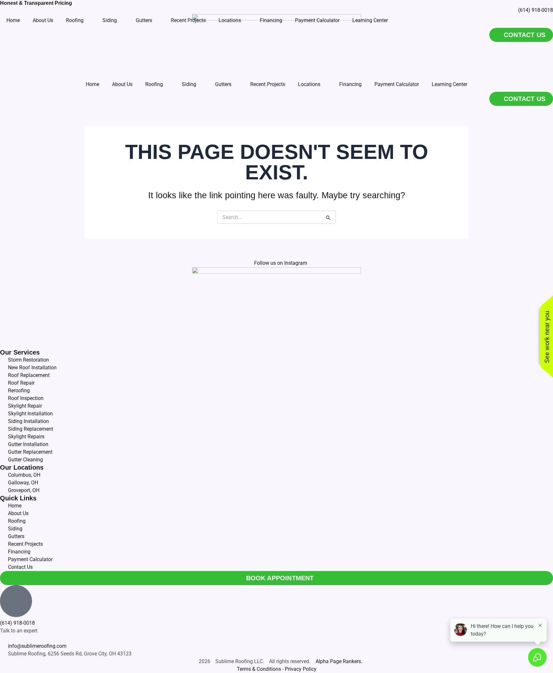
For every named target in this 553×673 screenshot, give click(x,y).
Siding (189, 84)
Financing (350, 84)
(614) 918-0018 (17, 623)
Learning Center (449, 84)
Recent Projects (267, 84)
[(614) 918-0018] (16, 601)
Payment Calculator (396, 84)
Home (92, 84)
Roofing (154, 84)
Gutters (223, 84)
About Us (122, 84)
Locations (309, 84)
